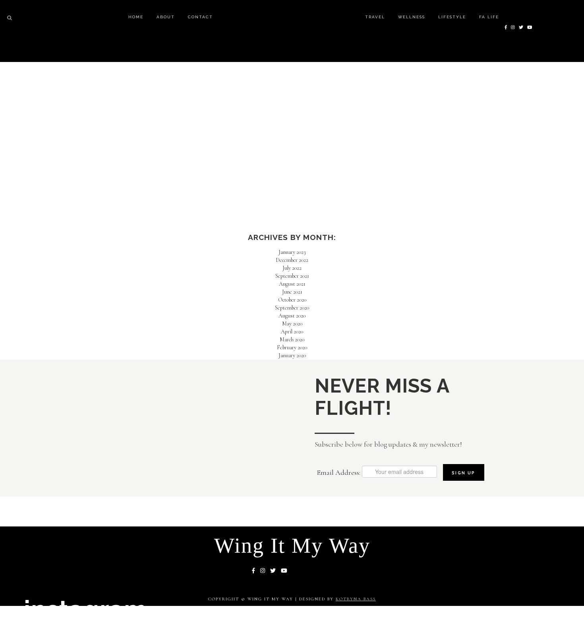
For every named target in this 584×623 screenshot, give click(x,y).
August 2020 (292, 315)
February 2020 (292, 347)
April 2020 (292, 331)
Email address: (339, 472)
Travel (375, 17)
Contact (200, 17)
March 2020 (292, 339)
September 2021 (292, 276)
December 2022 (292, 260)
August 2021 (292, 284)
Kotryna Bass (356, 599)
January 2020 (292, 355)
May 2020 (292, 323)
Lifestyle (452, 17)
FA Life (489, 17)
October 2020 (292, 299)
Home (135, 17)
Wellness (411, 17)
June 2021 (292, 291)
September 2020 (292, 307)
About (166, 17)
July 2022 (292, 268)
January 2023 (292, 252)
